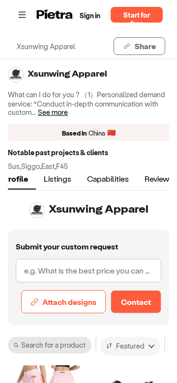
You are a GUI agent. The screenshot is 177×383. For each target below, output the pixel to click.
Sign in (90, 15)
